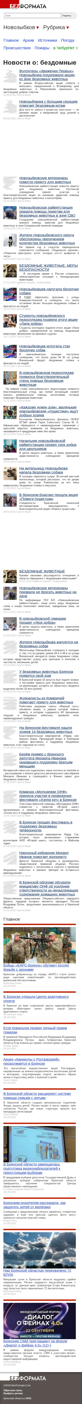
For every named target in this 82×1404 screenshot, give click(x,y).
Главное (11, 40)
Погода (67, 40)
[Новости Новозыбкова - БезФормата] (24, 5)
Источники (47, 40)
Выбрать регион (13, 1393)
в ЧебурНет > (65, 48)
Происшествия (17, 48)
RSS (28, 1398)
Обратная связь (13, 1390)
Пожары (42, 48)
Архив (28, 40)
